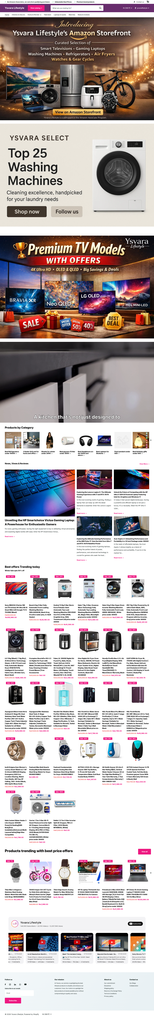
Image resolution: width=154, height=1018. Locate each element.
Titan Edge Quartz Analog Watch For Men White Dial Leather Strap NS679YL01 (63, 892)
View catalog (35, 8)
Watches (72, 15)
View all (145, 852)
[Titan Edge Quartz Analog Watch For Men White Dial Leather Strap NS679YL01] (65, 873)
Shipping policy (109, 988)
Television (47, 15)
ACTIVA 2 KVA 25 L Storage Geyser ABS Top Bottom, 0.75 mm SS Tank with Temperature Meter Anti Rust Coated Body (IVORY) (89, 772)
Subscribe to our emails (12, 988)
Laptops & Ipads (60, 15)
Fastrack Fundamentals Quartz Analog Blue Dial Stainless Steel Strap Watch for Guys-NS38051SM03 (64, 770)
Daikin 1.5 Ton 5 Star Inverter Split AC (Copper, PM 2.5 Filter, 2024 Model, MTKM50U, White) (65, 823)
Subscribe (13, 1001)
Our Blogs (133, 983)
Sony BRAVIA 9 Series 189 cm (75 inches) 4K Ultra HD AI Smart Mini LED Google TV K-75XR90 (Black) (16, 608)
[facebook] (5, 984)
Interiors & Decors (18, 15)
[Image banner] (77, 68)
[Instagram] (10, 984)
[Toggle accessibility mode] (148, 1)
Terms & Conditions (110, 993)
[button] (151, 440)
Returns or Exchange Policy (113, 991)
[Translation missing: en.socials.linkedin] (15, 984)
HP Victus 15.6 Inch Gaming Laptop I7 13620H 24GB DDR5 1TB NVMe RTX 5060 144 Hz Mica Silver (137, 893)
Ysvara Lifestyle (30, 922)
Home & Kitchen (33, 15)
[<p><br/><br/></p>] (77, 175)
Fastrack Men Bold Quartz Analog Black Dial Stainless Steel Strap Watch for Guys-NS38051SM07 (40, 770)
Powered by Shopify (31, 1014)
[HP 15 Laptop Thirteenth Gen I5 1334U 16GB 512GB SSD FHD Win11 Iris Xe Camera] (89, 873)
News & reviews (84, 15)
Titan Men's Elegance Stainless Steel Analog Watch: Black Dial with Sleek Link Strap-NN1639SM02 (15, 893)
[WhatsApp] (20, 984)
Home (7, 15)
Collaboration (134, 986)
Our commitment (109, 983)
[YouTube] (25, 984)
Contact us (134, 979)
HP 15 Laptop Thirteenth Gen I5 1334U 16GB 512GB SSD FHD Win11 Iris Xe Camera (89, 892)
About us (107, 979)
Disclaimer (107, 986)
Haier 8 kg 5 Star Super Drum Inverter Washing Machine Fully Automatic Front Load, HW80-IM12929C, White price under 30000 (113, 610)
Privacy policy (108, 996)
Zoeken (100, 8)
